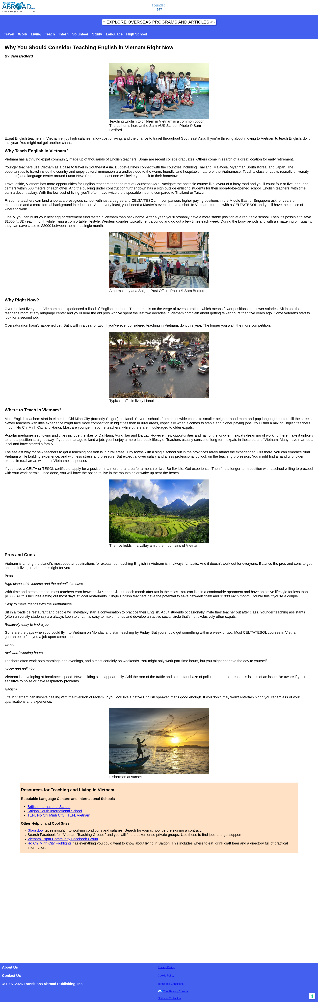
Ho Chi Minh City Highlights (49, 843)
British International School (48, 807)
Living (36, 34)
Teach (50, 34)
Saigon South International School (54, 811)
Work (22, 34)
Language (114, 34)
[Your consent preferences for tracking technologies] (312, 996)
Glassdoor (35, 830)
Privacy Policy (166, 967)
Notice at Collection (169, 998)
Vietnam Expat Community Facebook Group (62, 839)
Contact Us (11, 976)
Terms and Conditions (171, 983)
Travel (9, 34)
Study (97, 34)
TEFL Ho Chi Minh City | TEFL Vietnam (58, 815)
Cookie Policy (166, 975)
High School (136, 34)
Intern (64, 34)
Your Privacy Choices (175, 991)
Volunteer (80, 34)
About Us (10, 967)
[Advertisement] (159, 907)
